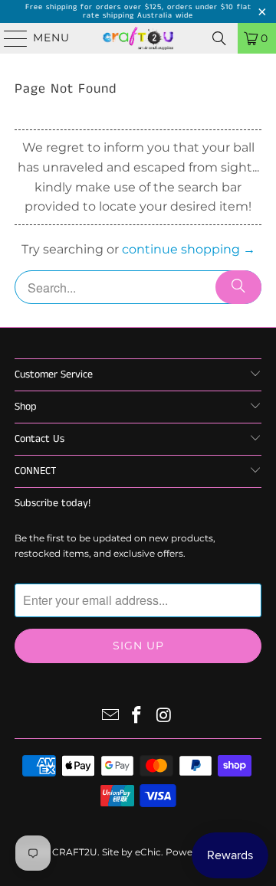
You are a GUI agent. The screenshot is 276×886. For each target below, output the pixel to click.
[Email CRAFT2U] (110, 716)
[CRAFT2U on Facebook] (137, 716)
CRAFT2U (74, 852)
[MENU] (9, 38)
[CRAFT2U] (138, 38)
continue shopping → (188, 249)
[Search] (219, 38)
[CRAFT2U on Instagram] (164, 716)
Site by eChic (131, 852)
